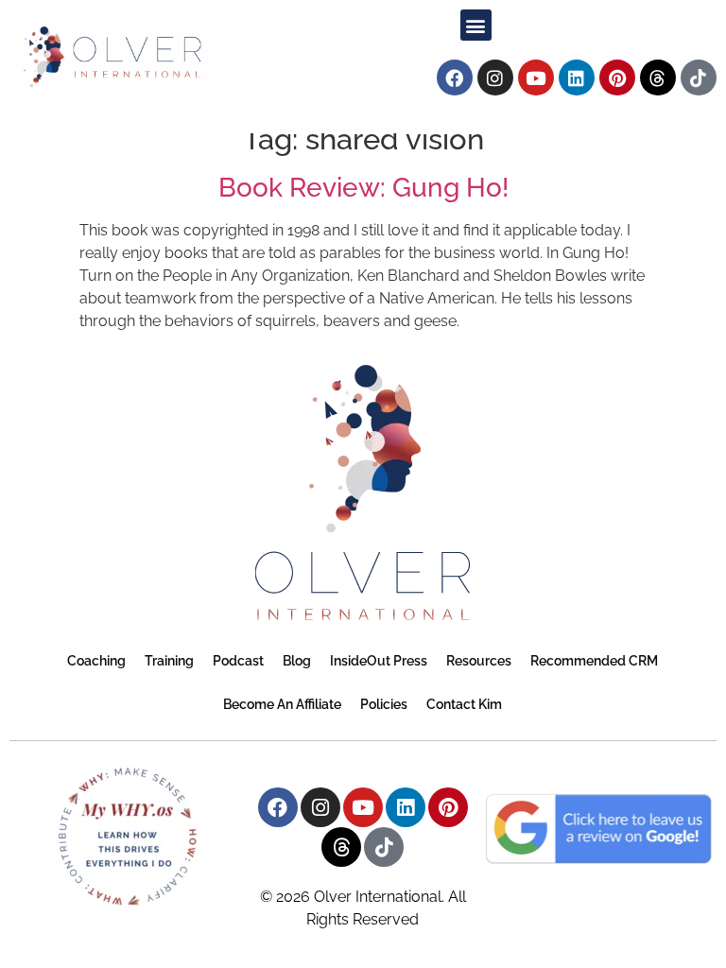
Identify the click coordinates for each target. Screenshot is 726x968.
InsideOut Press (378, 660)
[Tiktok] (699, 77)
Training (169, 660)
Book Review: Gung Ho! (363, 187)
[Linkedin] (577, 77)
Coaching (96, 660)
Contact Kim (464, 704)
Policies (383, 704)
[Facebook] (455, 77)
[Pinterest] (617, 77)
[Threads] (658, 77)
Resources (478, 660)
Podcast (238, 660)
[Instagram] (495, 77)
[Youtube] (536, 77)
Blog (297, 660)
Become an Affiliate (282, 704)
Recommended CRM (594, 660)
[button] (476, 25)
